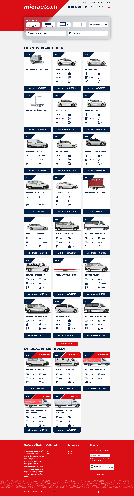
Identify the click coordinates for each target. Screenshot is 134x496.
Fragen (70, 451)
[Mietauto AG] (40, 6)
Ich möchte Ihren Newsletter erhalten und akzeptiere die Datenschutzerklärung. (101, 460)
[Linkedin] (80, 7)
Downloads (71, 450)
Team (48, 451)
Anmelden (102, 7)
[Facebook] (69, 7)
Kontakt (71, 455)
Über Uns (49, 450)
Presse (70, 453)
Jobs (48, 453)
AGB (108, 492)
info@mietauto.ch (105, 2)
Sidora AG (55, 491)
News (48, 455)
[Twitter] (76, 7)
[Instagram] (73, 7)
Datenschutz (102, 492)
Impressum (95, 492)
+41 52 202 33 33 (90, 2)
